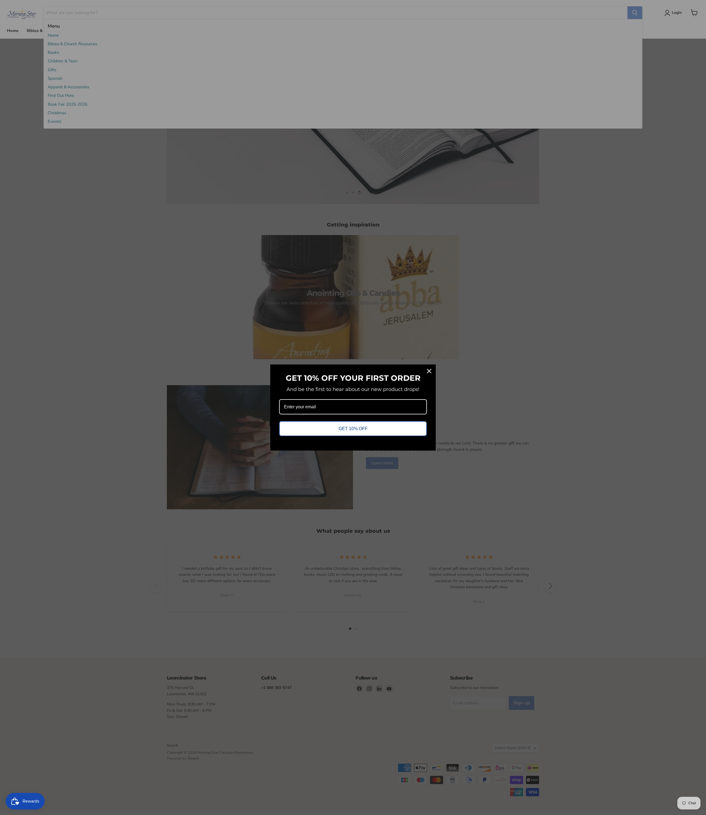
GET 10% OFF (353, 428)
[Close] (429, 371)
